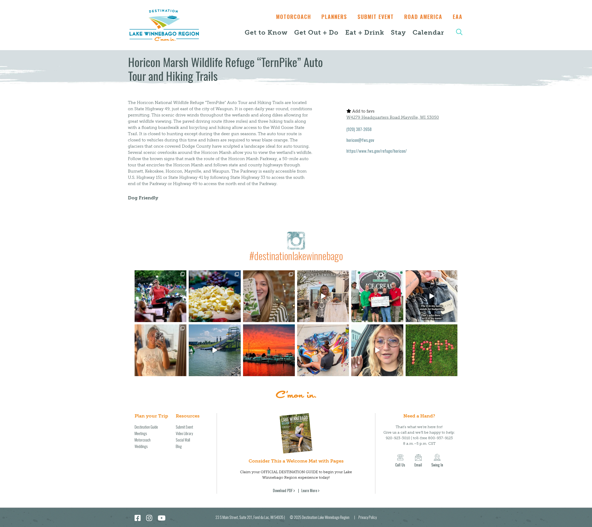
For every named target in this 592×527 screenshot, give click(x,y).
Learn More (309, 490)
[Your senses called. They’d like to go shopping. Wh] (269, 296)
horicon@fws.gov (360, 140)
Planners (334, 17)
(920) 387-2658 (359, 129)
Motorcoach (293, 17)
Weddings (141, 446)
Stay (398, 32)
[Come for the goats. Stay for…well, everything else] (214, 296)
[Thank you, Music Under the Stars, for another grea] (160, 296)
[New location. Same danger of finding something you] (160, 350)
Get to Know (266, 32)
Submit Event (376, 17)
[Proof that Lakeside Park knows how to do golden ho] (269, 350)
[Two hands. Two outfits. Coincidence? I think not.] (323, 296)
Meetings (141, 433)
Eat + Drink (364, 32)
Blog (179, 446)
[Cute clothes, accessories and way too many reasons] (431, 296)
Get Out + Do (316, 32)
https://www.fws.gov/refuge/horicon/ (376, 151)
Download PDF (283, 490)
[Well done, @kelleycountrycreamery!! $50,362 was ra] (377, 296)
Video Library (184, 433)
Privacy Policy (367, 517)
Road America (423, 17)
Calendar (428, 32)
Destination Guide (146, 427)
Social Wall (183, 440)
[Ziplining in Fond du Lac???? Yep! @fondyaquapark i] (214, 350)
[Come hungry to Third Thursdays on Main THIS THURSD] (377, 350)
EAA (457, 17)
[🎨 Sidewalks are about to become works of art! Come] (323, 350)
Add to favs (362, 111)
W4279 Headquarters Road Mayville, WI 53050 (392, 117)
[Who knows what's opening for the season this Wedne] (431, 350)
